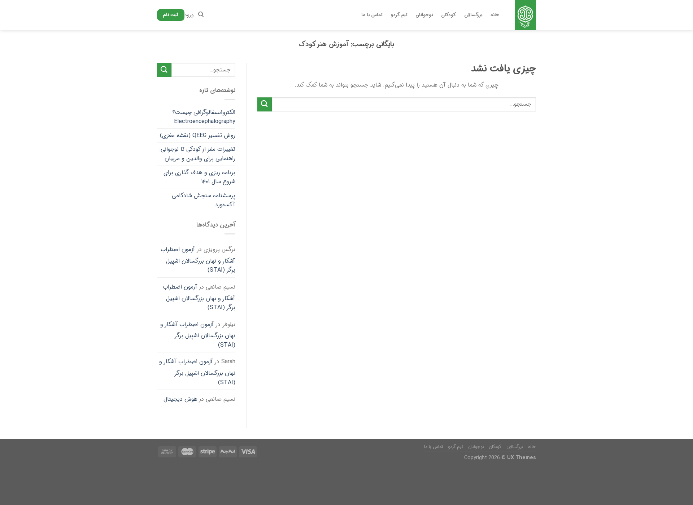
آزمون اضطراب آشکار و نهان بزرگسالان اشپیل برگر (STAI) (198, 260)
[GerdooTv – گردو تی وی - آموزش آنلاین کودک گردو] (525, 15)
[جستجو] (201, 14)
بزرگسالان (473, 15)
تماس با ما (372, 15)
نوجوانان (424, 15)
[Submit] (264, 104)
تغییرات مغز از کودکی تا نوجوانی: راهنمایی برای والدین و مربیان (197, 154)
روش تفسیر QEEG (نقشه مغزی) (197, 135)
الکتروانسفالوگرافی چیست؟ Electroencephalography (204, 117)
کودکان (448, 15)
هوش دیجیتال (180, 399)
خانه (495, 15)
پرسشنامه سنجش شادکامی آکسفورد (203, 200)
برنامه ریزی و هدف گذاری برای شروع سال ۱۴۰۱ (199, 177)
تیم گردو (399, 15)
